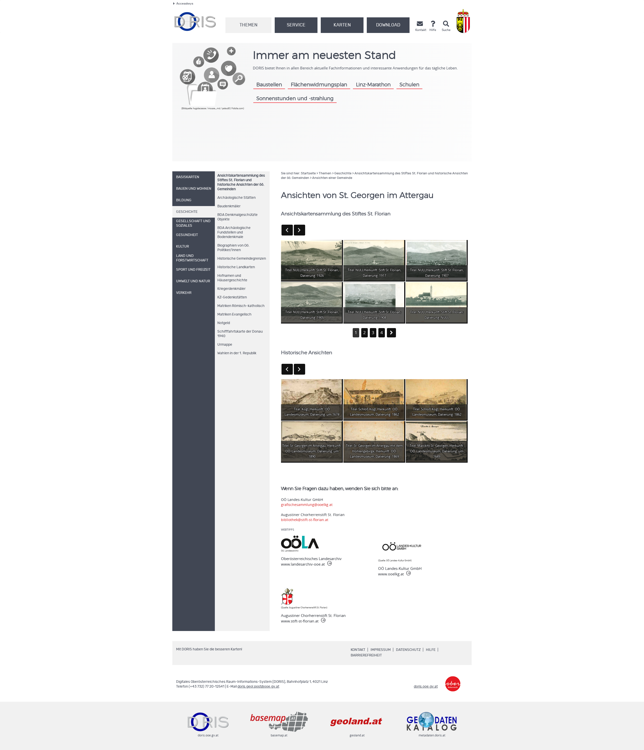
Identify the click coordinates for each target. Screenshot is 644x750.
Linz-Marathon (373, 84)
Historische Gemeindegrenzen (241, 258)
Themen (248, 25)
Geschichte (342, 173)
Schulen (409, 84)
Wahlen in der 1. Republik (236, 353)
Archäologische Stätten (236, 198)
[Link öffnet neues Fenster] (453, 680)
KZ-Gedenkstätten (232, 297)
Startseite (308, 173)
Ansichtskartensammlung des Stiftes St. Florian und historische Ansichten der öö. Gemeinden (241, 182)
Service (296, 25)
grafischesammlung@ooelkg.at (307, 504)
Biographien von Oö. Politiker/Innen (233, 248)
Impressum (381, 650)
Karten (342, 25)
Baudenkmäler (228, 206)
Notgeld (223, 323)
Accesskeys (184, 3)
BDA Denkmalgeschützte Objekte (237, 217)
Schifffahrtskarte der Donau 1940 (240, 334)
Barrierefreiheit (366, 655)
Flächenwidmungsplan (319, 84)
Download (388, 25)
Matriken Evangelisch (234, 314)
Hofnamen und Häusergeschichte (232, 278)
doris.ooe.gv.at (426, 686)
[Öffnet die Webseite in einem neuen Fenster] (464, 21)
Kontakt (358, 650)
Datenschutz (408, 650)
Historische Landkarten (236, 267)
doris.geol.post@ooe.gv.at (258, 686)
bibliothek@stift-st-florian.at (304, 519)
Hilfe (430, 650)
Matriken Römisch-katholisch (241, 306)
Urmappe (224, 344)
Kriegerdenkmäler (231, 289)
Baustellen (269, 84)
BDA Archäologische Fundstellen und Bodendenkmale (234, 232)
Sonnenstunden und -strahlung (295, 98)
